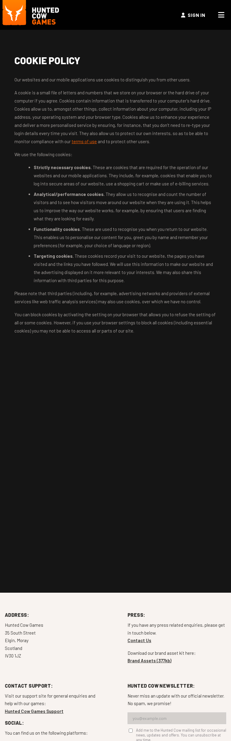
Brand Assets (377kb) (149, 660)
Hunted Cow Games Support (34, 711)
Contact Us (139, 640)
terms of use (84, 141)
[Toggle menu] (221, 15)
